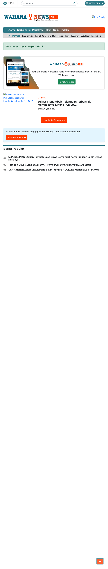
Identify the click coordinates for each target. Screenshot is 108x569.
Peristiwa (37, 30)
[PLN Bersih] (98, 16)
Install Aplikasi (66, 81)
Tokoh (48, 30)
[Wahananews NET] (31, 16)
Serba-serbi (24, 30)
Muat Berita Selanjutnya (54, 120)
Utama (12, 30)
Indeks (65, 30)
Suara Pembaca (15, 137)
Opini (56, 30)
